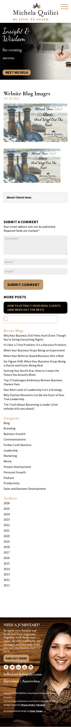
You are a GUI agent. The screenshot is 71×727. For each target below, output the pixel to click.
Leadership (11, 450)
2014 (7, 569)
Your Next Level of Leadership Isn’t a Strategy (33, 390)
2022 (7, 525)
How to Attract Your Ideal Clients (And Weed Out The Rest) (34, 307)
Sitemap (40, 705)
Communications (15, 439)
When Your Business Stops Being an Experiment (34, 350)
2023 (7, 519)
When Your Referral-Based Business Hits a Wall (34, 356)
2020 (7, 536)
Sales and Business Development (25, 489)
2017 (7, 552)
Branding (10, 428)
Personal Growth (15, 472)
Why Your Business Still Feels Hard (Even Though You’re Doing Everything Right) (35, 337)
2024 (7, 514)
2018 (7, 547)
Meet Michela (16, 72)
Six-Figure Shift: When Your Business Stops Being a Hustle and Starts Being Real (35, 363)
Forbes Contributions (17, 445)
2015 (7, 563)
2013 (7, 574)
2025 (7, 508)
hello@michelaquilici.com (23, 674)
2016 (7, 558)
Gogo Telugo (36, 711)
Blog (7, 423)
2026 (7, 503)
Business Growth (14, 434)
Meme (8, 461)
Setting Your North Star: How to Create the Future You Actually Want (31, 373)
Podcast (9, 478)
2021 (7, 530)
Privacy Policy (28, 705)
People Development (17, 467)
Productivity (12, 483)
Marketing (10, 456)
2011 (7, 585)
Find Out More (16, 658)
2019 (7, 541)
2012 (7, 580)
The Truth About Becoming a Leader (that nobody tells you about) (31, 406)
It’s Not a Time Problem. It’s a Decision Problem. (35, 345)
